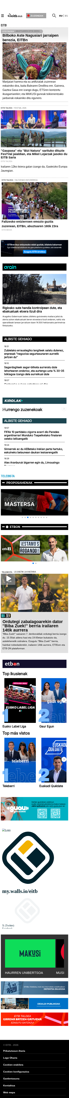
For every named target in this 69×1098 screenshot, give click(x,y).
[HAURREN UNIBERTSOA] (30, 953)
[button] (63, 285)
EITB (4, 25)
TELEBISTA (8, 476)
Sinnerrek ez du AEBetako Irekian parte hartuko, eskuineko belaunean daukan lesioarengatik (33, 450)
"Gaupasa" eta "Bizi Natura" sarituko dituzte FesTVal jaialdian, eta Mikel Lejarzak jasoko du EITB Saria (34, 154)
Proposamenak (19, 482)
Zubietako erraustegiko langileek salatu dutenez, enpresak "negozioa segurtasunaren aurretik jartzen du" (34, 354)
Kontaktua (9, 1085)
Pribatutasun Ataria (14, 1051)
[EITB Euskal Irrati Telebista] (15, 15)
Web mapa (9, 1092)
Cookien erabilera (13, 1064)
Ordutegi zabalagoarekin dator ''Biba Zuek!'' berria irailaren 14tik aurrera (33, 625)
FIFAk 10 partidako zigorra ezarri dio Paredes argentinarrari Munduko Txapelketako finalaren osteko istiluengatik (33, 435)
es (66, 15)
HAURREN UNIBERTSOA (24, 973)
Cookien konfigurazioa (16, 1071)
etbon (15, 526)
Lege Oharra (10, 1057)
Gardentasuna (11, 1078)
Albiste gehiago (18, 339)
